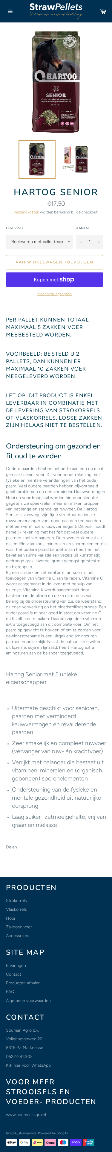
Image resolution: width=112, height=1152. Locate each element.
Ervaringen (16, 965)
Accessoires (17, 935)
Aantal (83, 228)
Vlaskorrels (16, 909)
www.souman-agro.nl (26, 1114)
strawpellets (27, 1133)
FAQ (10, 991)
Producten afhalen (23, 983)
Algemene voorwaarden (28, 1000)
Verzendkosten (26, 212)
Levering (14, 228)
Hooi (10, 918)
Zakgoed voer (19, 927)
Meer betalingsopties (54, 294)
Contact (13, 974)
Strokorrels (16, 900)
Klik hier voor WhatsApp (28, 1065)
